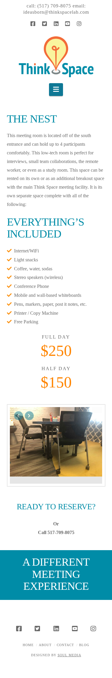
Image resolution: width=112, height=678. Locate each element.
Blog (84, 645)
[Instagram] (79, 23)
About (45, 645)
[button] (56, 89)
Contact (65, 645)
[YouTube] (67, 23)
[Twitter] (44, 23)
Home (28, 645)
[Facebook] (33, 23)
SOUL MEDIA (69, 655)
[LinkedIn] (56, 23)
